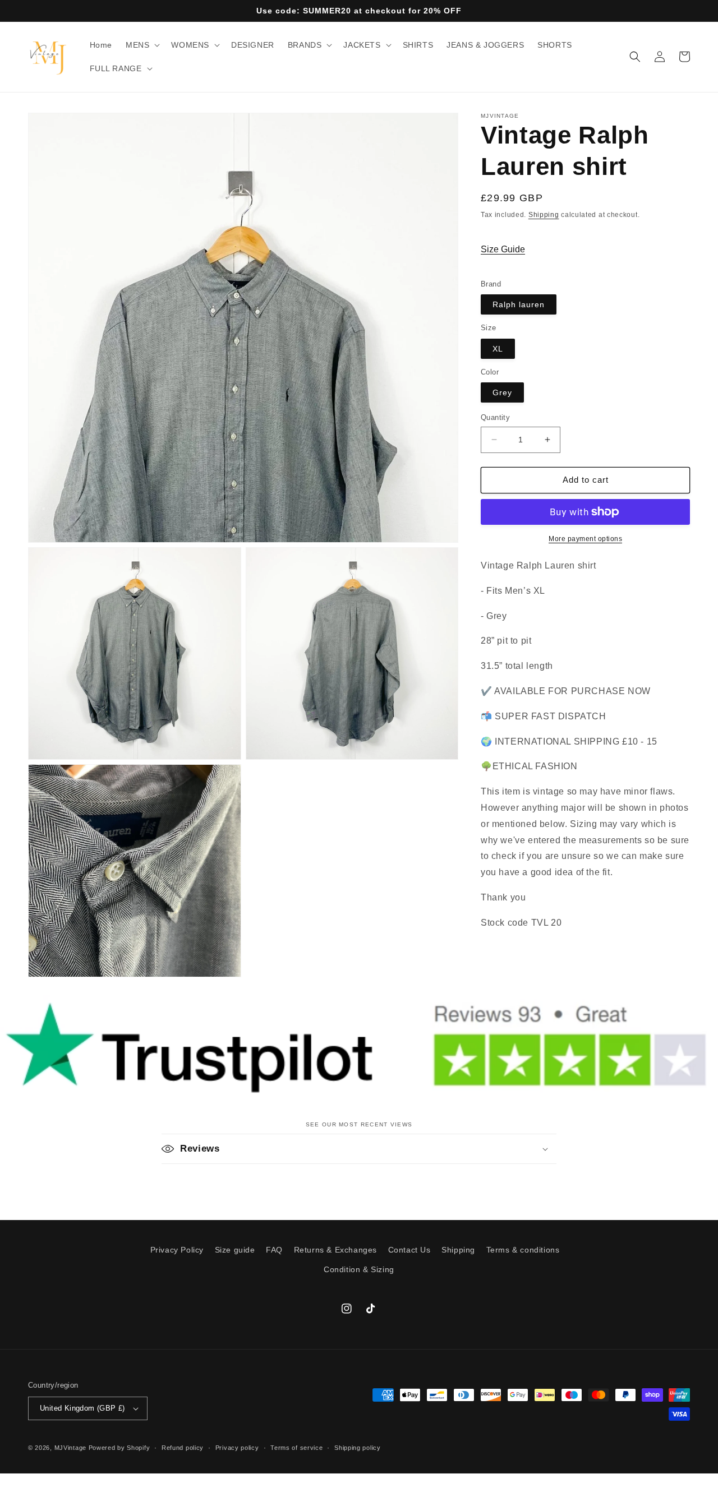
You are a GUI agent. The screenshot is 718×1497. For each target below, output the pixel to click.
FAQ (274, 1249)
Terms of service (296, 1447)
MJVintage (70, 1447)
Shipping (543, 215)
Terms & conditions (523, 1249)
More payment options (585, 539)
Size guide (235, 1249)
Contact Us (409, 1249)
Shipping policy (357, 1447)
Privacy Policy (177, 1249)
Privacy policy (237, 1447)
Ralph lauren (519, 304)
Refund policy (183, 1447)
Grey (502, 392)
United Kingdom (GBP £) (82, 1408)
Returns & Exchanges (335, 1249)
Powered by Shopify (119, 1447)
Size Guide (503, 249)
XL (498, 348)
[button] (141, 45)
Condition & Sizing (359, 1269)
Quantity (495, 417)
